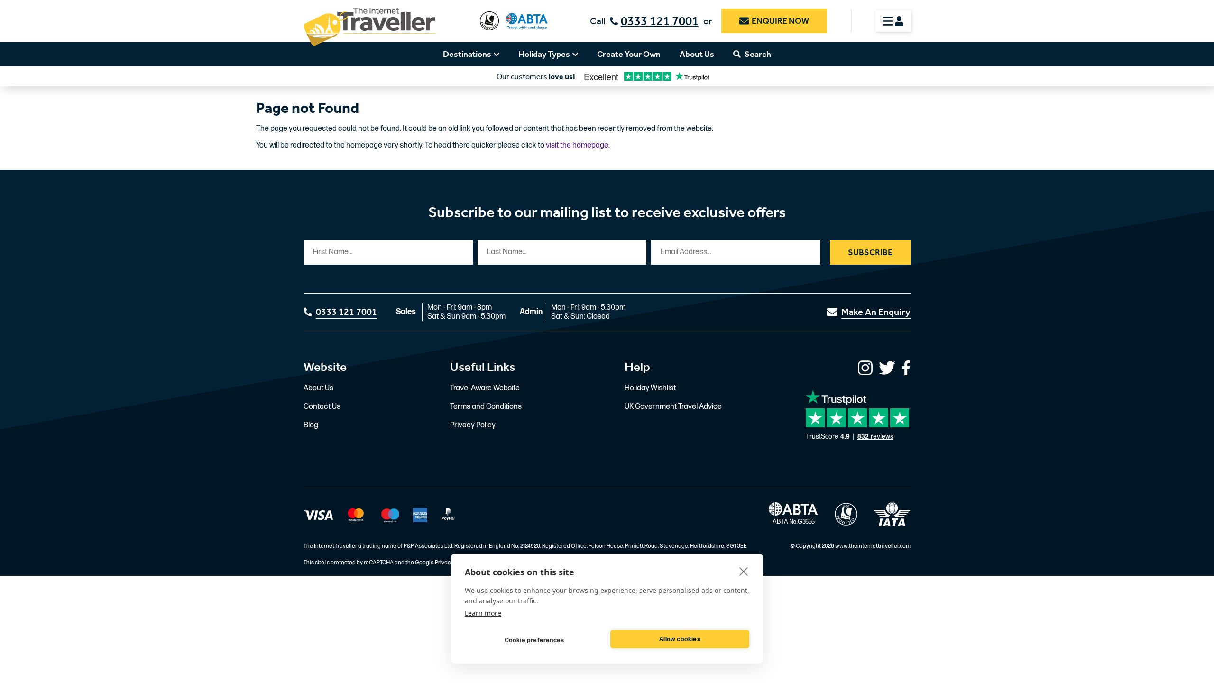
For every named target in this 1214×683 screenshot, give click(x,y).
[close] (743, 571)
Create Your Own (629, 54)
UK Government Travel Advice (673, 406)
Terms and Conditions (486, 406)
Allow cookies (679, 639)
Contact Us (322, 406)
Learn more (483, 613)
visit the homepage (577, 145)
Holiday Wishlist (650, 388)
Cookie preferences (534, 640)
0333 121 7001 (660, 21)
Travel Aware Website (485, 388)
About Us (697, 54)
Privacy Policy (473, 425)
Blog (311, 425)
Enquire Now (780, 21)
